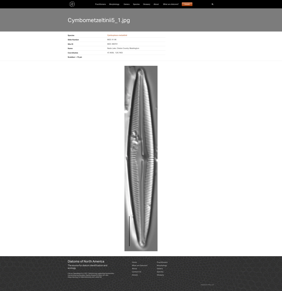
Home (134, 262)
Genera (127, 4)
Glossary (146, 4)
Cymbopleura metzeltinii (117, 35)
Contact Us (136, 272)
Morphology (114, 4)
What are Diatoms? (139, 265)
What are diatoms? (171, 4)
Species (136, 4)
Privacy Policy (207, 285)
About (156, 4)
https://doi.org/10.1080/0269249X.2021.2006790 (85, 277)
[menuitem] (100, 4)
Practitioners (100, 4)
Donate (187, 4)
